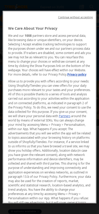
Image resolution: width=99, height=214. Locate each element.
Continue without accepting (75, 17)
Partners (64, 116)
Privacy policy (76, 74)
